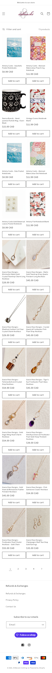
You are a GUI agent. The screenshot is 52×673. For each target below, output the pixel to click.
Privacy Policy (12, 600)
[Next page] (41, 569)
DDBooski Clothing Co (21, 668)
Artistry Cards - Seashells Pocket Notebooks (12, 67)
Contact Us (11, 606)
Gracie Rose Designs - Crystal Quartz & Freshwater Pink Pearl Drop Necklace (37, 329)
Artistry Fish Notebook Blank (37, 221)
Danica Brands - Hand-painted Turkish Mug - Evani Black (13, 120)
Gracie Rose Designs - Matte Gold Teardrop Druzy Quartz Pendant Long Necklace (37, 274)
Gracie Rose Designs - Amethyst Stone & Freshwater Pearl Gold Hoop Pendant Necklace (38, 435)
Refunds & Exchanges (15, 593)
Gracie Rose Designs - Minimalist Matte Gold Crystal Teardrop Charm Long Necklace (13, 275)
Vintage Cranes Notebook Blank (36, 119)
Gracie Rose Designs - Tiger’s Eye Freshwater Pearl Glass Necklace (37, 381)
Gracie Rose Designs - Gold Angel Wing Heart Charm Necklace (12, 434)
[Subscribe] (42, 624)
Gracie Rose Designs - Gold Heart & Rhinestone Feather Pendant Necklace (13, 489)
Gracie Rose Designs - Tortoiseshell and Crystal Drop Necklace (12, 381)
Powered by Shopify (37, 668)
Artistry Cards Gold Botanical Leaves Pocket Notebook (13, 222)
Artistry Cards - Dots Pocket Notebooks (13, 172)
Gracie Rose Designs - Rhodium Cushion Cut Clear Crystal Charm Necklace (13, 329)
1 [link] (10, 568)
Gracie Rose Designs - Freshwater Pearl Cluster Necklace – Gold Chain (12, 542)
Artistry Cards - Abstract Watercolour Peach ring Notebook (35, 68)
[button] (3, 14)
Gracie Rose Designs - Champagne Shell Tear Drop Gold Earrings (37, 542)
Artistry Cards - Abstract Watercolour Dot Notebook (36, 172)
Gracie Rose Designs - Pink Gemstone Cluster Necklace (37, 488)
